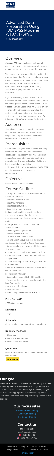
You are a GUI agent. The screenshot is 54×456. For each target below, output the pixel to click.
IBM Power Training (27, 414)
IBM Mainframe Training (27, 410)
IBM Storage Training (27, 417)
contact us (12, 359)
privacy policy (28, 453)
